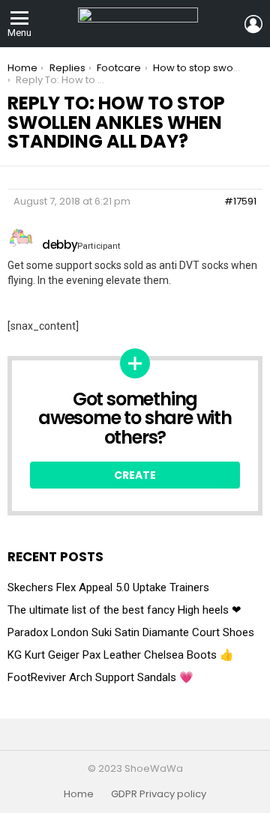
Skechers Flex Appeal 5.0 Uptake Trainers (108, 587)
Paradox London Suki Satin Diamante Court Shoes (131, 632)
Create (135, 475)
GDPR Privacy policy (158, 794)
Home (79, 794)
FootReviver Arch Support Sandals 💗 (101, 677)
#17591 (240, 202)
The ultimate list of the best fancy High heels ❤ (125, 610)
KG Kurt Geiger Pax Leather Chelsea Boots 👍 (121, 655)
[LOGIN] (253, 24)
